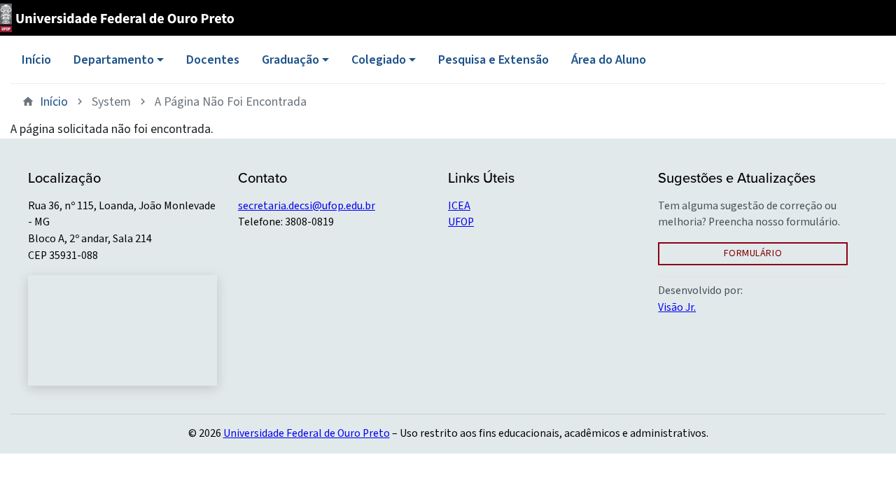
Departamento (114, 60)
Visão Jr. (677, 307)
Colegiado (378, 60)
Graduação (290, 60)
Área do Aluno (608, 60)
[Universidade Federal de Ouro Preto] (122, 18)
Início (36, 60)
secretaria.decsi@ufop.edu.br (306, 206)
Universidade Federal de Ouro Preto (306, 433)
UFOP (461, 222)
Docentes (212, 60)
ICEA (459, 206)
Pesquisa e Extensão (493, 60)
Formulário (753, 253)
